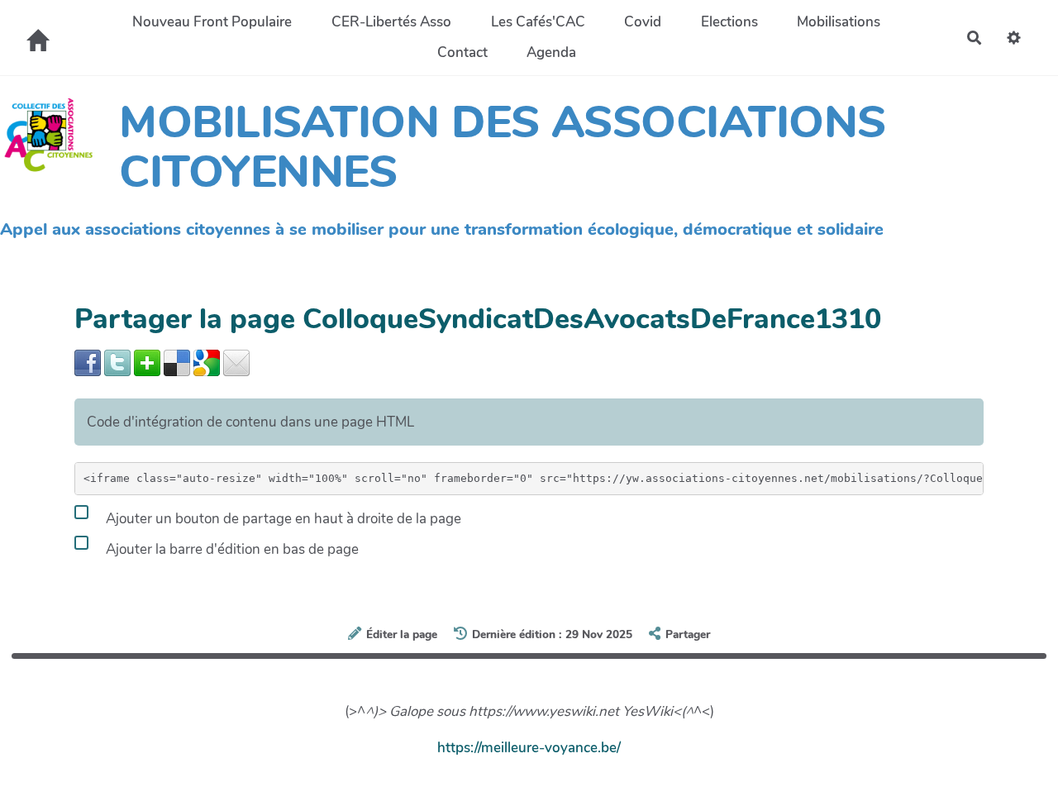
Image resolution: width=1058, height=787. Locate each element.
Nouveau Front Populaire (212, 21)
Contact (462, 52)
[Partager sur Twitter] (117, 361)
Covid (642, 21)
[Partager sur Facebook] (87, 361)
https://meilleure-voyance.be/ (529, 747)
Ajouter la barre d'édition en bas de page (230, 548)
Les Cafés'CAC (538, 21)
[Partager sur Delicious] (177, 361)
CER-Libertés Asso (391, 21)
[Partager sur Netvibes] (147, 361)
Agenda (551, 52)
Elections (729, 21)
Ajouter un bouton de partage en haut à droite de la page (281, 518)
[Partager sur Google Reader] (206, 361)
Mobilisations (838, 21)
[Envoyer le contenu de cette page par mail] (236, 361)
